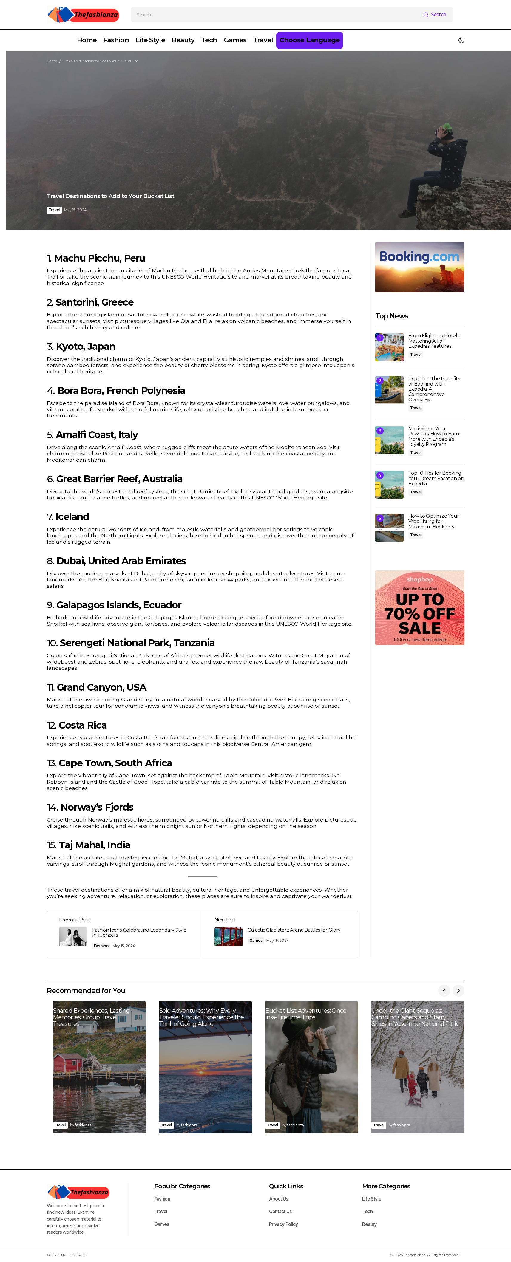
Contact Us (280, 1211)
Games (256, 940)
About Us (278, 1199)
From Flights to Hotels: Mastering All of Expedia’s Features (434, 341)
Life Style (372, 1199)
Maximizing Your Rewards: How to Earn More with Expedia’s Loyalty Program (433, 436)
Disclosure (78, 1255)
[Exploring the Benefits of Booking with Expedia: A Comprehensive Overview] (389, 390)
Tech (367, 1211)
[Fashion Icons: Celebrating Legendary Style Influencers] (125, 934)
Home (52, 60)
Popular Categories (182, 1186)
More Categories (386, 1186)
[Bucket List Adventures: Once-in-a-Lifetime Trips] (308, 1067)
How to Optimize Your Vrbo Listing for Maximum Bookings (433, 521)
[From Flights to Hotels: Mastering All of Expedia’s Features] (389, 347)
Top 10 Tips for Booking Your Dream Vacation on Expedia (436, 478)
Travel (54, 210)
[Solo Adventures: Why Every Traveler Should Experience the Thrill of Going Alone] (202, 1067)
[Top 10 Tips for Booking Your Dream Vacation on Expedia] (389, 485)
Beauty (369, 1224)
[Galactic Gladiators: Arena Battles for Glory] (280, 934)
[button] (461, 40)
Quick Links (286, 1186)
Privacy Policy (283, 1224)
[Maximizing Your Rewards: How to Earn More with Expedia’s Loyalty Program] (389, 440)
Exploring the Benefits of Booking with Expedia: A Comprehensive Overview (434, 389)
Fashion (101, 946)
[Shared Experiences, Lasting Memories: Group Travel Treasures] (96, 1067)
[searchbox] (276, 14)
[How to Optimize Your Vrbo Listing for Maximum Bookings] (389, 528)
